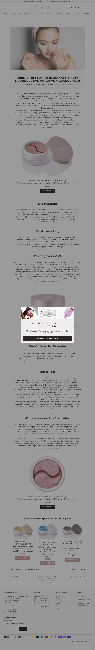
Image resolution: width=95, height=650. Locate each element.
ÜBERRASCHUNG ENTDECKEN (47, 338)
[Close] (72, 309)
